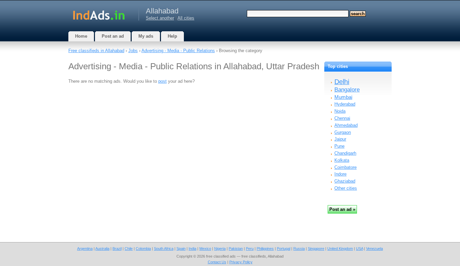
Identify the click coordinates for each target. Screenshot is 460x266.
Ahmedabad (346, 125)
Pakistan (236, 248)
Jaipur (340, 139)
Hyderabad (344, 104)
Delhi (341, 81)
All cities (185, 18)
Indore (340, 174)
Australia (102, 248)
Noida (340, 111)
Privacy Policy (241, 262)
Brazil (117, 248)
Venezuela (374, 248)
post (162, 81)
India (192, 248)
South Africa (163, 248)
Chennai (342, 118)
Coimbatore (345, 167)
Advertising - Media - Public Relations (178, 50)
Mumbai (343, 97)
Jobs (133, 50)
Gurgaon (342, 132)
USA (359, 248)
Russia (299, 248)
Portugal (283, 248)
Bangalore (347, 89)
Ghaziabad (344, 181)
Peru (250, 248)
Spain (181, 248)
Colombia (143, 248)
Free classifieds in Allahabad (96, 50)
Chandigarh (345, 153)
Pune (339, 146)
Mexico (205, 248)
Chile (129, 248)
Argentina (85, 248)
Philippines (265, 248)
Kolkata (341, 160)
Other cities (345, 188)
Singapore (316, 248)
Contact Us (217, 262)
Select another (160, 18)
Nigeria (220, 248)
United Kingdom (340, 248)
